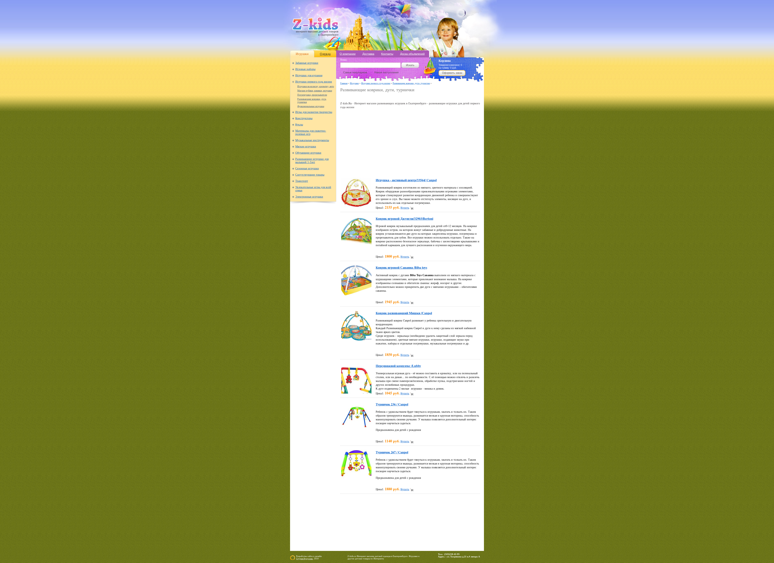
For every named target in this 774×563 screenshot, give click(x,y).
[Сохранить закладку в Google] (370, 168)
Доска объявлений (412, 53)
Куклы (299, 124)
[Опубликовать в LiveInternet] (386, 168)
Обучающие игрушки (308, 152)
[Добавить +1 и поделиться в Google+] (378, 168)
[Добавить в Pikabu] (432, 168)
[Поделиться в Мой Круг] (409, 168)
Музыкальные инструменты (312, 140)
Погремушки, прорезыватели (312, 94)
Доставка (368, 53)
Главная (343, 83)
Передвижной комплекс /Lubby (398, 365)
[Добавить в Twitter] (439, 168)
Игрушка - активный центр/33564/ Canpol (406, 180)
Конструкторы (303, 118)
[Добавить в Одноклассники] (424, 168)
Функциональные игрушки (310, 106)
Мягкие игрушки (305, 146)
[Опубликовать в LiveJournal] (393, 168)
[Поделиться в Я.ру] (462, 168)
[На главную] (315, 29)
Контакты (387, 53)
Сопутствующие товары (309, 174)
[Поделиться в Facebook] (355, 168)
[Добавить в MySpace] (416, 168)
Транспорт (301, 180)
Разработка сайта (304, 556)
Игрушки (302, 54)
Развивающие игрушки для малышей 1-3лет (312, 161)
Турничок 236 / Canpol (392, 404)
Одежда (325, 54)
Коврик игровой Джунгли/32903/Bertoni (404, 218)
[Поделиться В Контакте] (447, 168)
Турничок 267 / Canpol (392, 452)
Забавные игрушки (306, 62)
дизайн (318, 556)
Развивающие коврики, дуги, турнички (411, 83)
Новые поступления (386, 72)
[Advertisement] (387, 96)
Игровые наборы (305, 69)
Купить (405, 207)
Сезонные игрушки (307, 168)
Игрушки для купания (308, 75)
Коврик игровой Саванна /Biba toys (401, 267)
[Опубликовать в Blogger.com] (347, 168)
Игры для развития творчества (313, 112)
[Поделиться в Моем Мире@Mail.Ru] (401, 168)
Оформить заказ (452, 72)
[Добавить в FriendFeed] (363, 168)
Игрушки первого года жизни (313, 81)
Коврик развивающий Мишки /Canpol (404, 313)
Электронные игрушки (309, 196)
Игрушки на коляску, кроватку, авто (315, 86)
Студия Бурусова (304, 558)
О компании (348, 53)
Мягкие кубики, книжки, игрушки (314, 90)
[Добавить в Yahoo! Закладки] (455, 168)
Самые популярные (355, 72)
